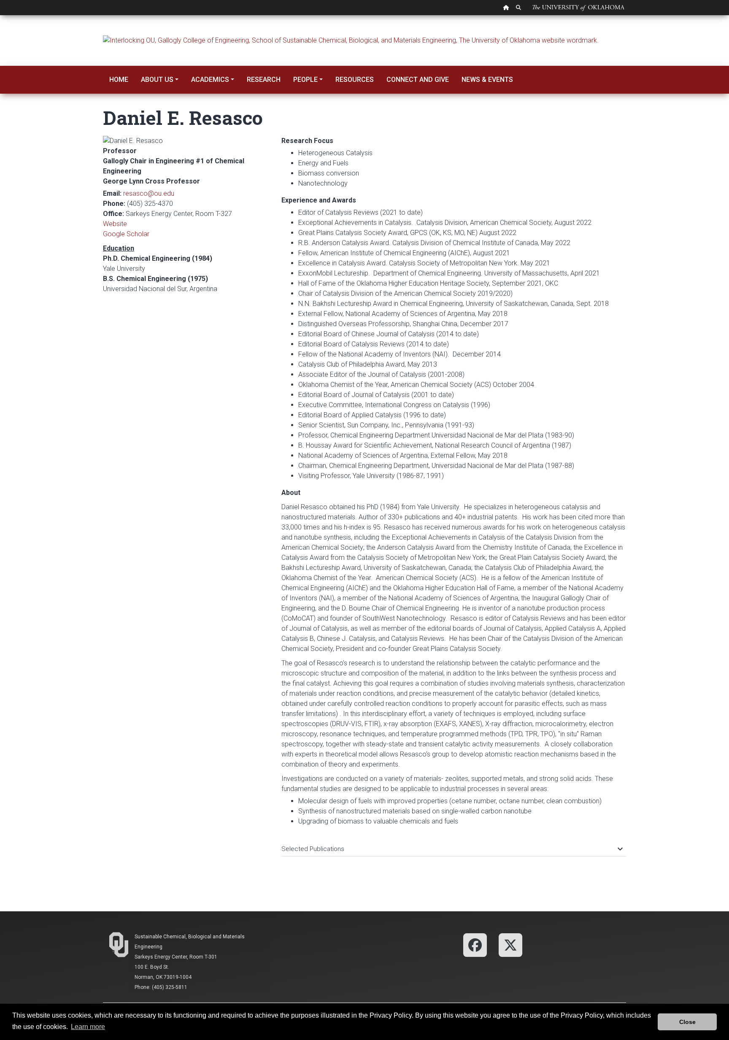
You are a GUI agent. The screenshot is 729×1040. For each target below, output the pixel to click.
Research (264, 80)
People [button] (305, 80)
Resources (354, 80)
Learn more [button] (88, 1026)
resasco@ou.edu (148, 193)
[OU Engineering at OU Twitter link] (510, 944)
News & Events (487, 80)
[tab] (453, 844)
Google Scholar (126, 234)
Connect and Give (417, 80)
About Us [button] (157, 80)
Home (118, 80)
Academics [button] (210, 80)
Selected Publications (451, 849)
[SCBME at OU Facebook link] (475, 944)
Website (115, 224)
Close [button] (687, 1021)
